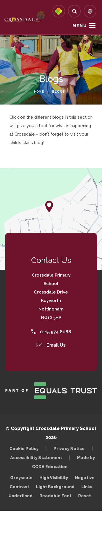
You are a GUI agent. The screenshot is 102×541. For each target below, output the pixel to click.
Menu (80, 25)
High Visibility (53, 477)
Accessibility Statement (36, 457)
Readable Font (55, 495)
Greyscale (21, 477)
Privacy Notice (69, 448)
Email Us (55, 345)
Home (39, 92)
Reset (84, 495)
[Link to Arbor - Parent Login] (58, 11)
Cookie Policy (24, 448)
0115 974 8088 (55, 331)
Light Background (55, 486)
